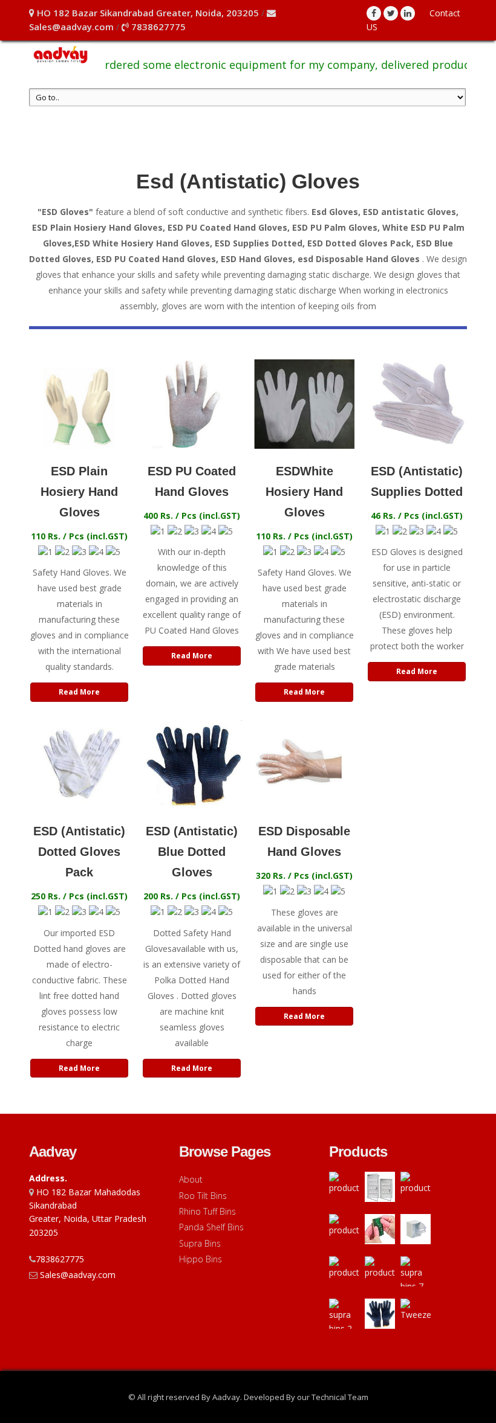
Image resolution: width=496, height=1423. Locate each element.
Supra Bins (200, 1243)
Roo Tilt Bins (203, 1195)
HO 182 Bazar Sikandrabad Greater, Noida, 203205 (146, 13)
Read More (79, 692)
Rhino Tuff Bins (207, 1211)
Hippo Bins (200, 1259)
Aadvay (52, 1151)
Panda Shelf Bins (211, 1227)
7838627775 (157, 27)
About (191, 1179)
